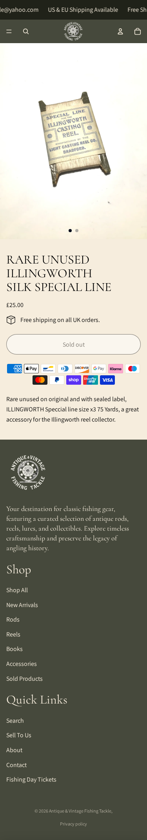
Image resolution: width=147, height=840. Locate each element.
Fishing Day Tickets (31, 779)
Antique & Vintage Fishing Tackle (80, 811)
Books (14, 649)
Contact (16, 765)
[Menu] (9, 31)
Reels (13, 634)
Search (15, 720)
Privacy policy (73, 824)
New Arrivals (22, 605)
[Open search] (25, 31)
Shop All (17, 590)
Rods (13, 619)
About (14, 750)
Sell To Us (18, 735)
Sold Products (24, 679)
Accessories (21, 664)
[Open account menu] (120, 31)
